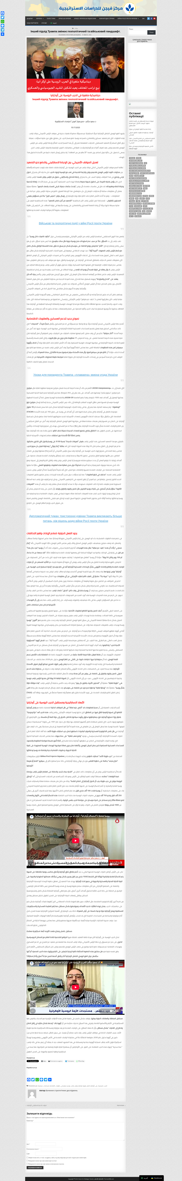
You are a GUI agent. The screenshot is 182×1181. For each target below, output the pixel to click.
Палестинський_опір (136, 188)
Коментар (30, 1121)
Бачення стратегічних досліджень (70, 34)
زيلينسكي (63, 1086)
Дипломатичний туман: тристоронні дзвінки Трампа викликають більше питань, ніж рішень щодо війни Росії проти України (75, 518)
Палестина (51, 18)
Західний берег (139, 176)
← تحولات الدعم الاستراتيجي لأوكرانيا (36, 1105)
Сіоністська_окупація (136, 163)
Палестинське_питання (136, 183)
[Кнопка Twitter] (148, 18)
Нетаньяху (138, 216)
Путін (147, 199)
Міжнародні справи (106, 18)
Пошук (131, 29)
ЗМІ (143, 18)
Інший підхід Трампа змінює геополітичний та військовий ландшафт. (75, 31)
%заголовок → (121, 1105)
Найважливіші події (135, 196)
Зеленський (138, 206)
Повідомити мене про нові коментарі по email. (42, 1161)
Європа (145, 196)
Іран (137, 199)
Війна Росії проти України (127, 18)
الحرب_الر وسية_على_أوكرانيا (98, 1086)
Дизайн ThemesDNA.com (106, 1179)
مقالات (76, 28)
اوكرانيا (80, 1086)
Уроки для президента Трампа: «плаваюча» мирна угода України (75, 374)
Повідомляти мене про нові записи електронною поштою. (46, 1164)
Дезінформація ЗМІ (135, 204)
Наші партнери (32, 23)
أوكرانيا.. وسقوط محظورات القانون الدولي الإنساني (141, 133)
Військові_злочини (148, 204)
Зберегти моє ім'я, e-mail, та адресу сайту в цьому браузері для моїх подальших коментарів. (57, 1158)
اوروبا (84, 1086)
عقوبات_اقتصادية (55, 1086)
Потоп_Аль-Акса (147, 209)
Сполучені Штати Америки (137, 191)
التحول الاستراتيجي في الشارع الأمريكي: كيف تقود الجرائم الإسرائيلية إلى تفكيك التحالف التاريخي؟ (142, 140)
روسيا (68, 1086)
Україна (39, 18)
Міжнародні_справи (135, 209)
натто (131, 216)
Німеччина (146, 186)
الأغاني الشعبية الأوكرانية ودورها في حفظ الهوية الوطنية (141, 147)
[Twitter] (2, 17)
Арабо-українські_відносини (138, 178)
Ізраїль (139, 158)
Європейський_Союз (136, 161)
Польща (132, 201)
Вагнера (149, 211)
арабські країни (65, 18)
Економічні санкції (135, 211)
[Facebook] (2, 13)
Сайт (28, 1154)
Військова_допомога (144, 214)
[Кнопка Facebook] (151, 18)
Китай (131, 176)
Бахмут (142, 199)
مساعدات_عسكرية (43, 1086)
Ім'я (28, 1144)
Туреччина (145, 201)
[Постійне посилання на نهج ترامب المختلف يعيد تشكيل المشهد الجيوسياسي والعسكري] (75, 64)
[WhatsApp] (2, 21)
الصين (88, 1086)
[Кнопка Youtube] (154, 18)
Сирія (145, 206)
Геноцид (132, 158)
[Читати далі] (2, 34)
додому (30, 18)
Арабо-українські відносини (85, 18)
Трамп (138, 201)
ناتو (36, 1086)
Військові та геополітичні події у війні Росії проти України (75, 223)
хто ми (44, 23)
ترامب (72, 1086)
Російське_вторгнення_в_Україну (139, 181)
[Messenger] (2, 26)
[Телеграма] (2, 30)
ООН (145, 163)
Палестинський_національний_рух (140, 171)
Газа (144, 211)
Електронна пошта (33, 1149)
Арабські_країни (134, 173)
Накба (145, 188)
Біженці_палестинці (135, 186)
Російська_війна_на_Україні (137, 166)
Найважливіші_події (135, 193)
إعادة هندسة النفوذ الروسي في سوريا (140, 129)
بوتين (76, 1086)
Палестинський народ (147, 173)
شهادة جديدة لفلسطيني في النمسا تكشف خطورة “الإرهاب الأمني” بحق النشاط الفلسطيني (141, 123)
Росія (131, 206)
